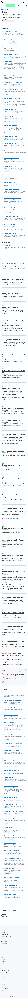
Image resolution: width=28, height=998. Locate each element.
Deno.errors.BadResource (11, 54)
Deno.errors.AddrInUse (10, 31)
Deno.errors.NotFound (10, 182)
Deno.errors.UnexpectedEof (11, 216)
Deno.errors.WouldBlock (10, 225)
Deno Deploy (4, 943)
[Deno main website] (2, 2)
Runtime (3, 5)
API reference (10, 5)
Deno (2, 9)
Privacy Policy (5, 988)
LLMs (3, 990)
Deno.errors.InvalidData (10, 136)
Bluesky (3, 959)
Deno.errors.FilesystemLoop (12, 109)
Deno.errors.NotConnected (11, 175)
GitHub (3, 955)
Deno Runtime (5, 930)
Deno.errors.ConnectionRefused (13, 89)
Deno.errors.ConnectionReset (12, 98)
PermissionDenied (10, 518)
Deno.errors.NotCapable (11, 166)
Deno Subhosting (5, 947)
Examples (18, 5)
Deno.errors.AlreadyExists (11, 47)
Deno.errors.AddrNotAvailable (12, 40)
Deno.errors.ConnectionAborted (13, 82)
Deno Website (5, 984)
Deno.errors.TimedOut (10, 207)
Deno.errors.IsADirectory (11, 143)
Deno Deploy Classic (6, 945)
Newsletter (4, 965)
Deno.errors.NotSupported (11, 189)
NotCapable (13, 589)
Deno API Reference (6, 936)
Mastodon (4, 961)
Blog (3, 986)
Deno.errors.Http (8, 116)
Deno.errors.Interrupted (11, 125)
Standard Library (5, 934)
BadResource (7, 443)
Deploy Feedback (5, 975)
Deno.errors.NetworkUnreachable (13, 150)
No (3, 916)
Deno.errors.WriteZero (10, 233)
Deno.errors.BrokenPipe (10, 61)
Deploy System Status (6, 973)
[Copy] (25, 669)
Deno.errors (7, 245)
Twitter (3, 963)
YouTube (4, 957)
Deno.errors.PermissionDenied (12, 198)
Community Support (6, 972)
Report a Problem (5, 977)
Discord (3, 954)
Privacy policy (4, 919)
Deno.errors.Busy (9, 74)
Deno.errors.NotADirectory (11, 158)
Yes (3, 913)
